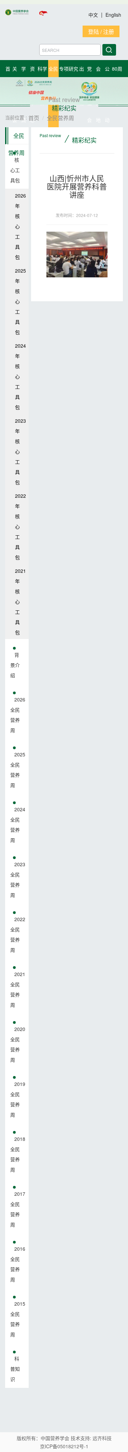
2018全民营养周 (17, 1154)
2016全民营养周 (17, 1264)
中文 (93, 14)
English (113, 14)
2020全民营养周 (17, 1044)
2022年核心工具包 (20, 526)
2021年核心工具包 (20, 601)
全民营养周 (16, 138)
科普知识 (15, 1368)
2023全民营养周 (17, 879)
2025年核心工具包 (20, 301)
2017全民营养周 (17, 1209)
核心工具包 (15, 170)
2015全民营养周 (17, 1319)
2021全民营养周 (17, 989)
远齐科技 (102, 1438)
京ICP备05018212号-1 (64, 1446)
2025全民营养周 (17, 769)
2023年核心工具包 (20, 451)
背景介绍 (15, 665)
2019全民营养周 (17, 1099)
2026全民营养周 (17, 715)
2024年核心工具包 (20, 376)
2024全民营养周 (17, 824)
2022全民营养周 (17, 934)
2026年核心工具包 (20, 226)
